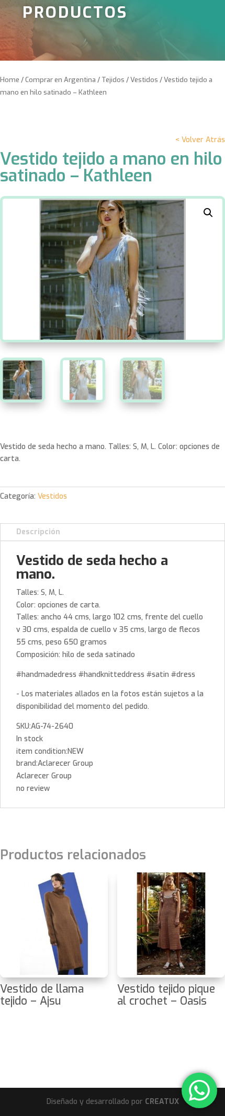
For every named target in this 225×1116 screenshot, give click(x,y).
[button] (208, 212)
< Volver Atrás (200, 140)
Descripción (38, 532)
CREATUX (162, 1102)
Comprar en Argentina (60, 79)
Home (9, 79)
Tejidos (113, 79)
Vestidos (144, 79)
